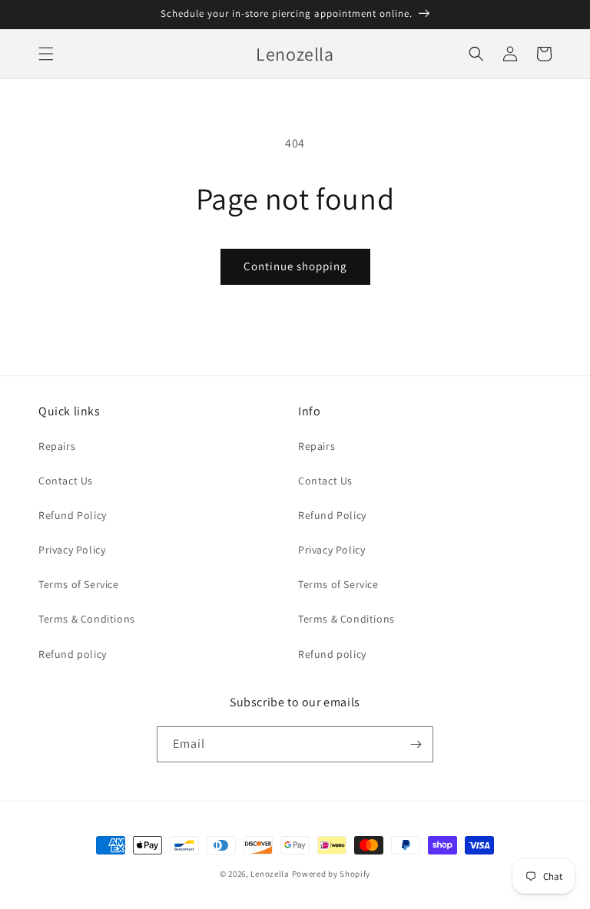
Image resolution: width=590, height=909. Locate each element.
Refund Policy (72, 515)
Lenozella (269, 873)
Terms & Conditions (86, 619)
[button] (46, 54)
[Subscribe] (416, 744)
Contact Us (65, 481)
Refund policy (72, 654)
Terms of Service (78, 584)
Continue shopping (295, 266)
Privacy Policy (71, 550)
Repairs (56, 446)
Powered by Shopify (331, 873)
